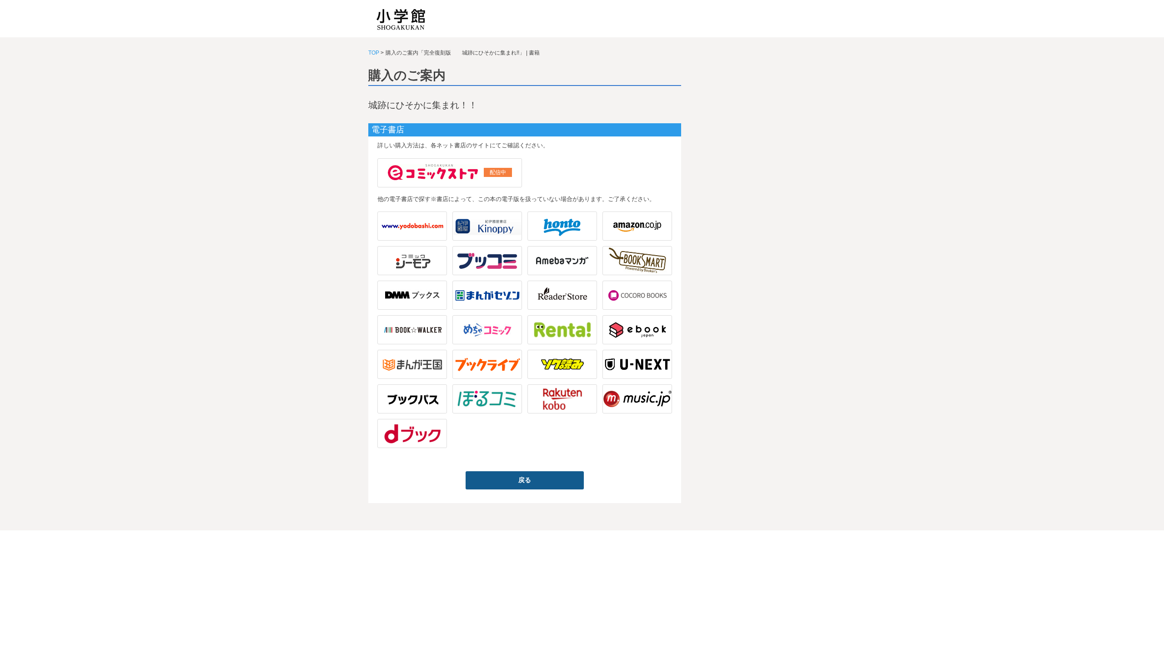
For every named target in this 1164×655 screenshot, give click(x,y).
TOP (373, 53)
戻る (524, 480)
